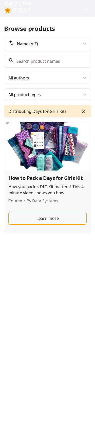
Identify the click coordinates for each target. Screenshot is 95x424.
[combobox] (47, 44)
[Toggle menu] (86, 8)
